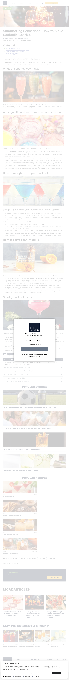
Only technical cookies (35, 673)
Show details (26, 669)
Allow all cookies (57, 673)
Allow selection (46, 673)
